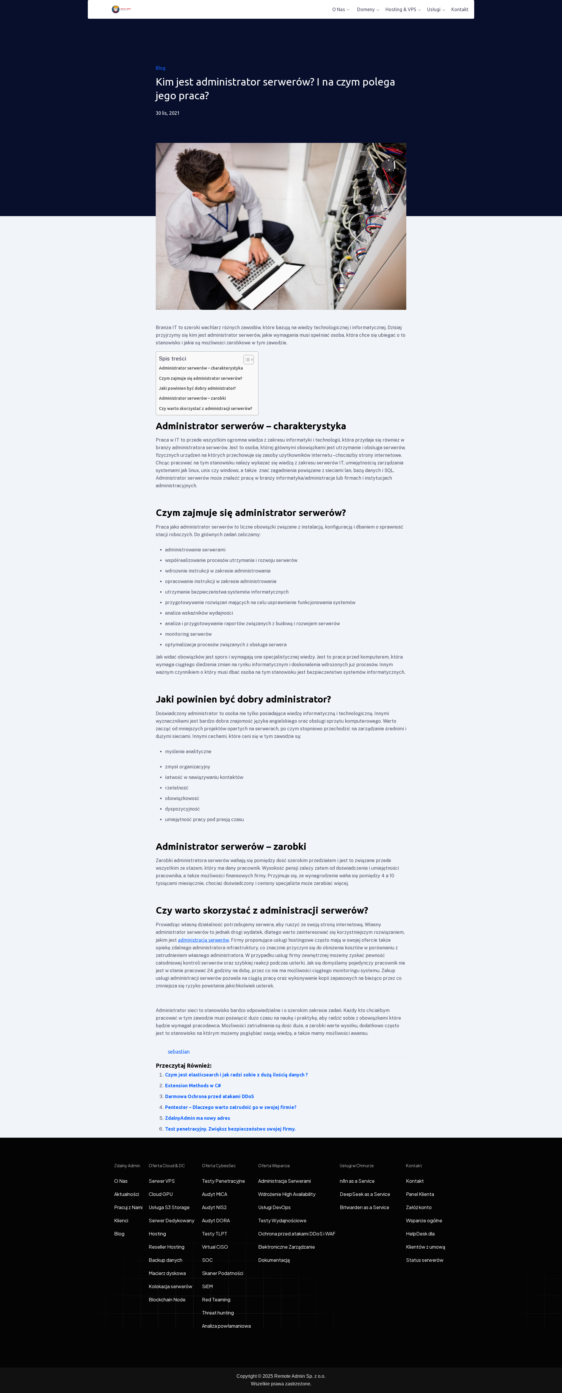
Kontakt (459, 9)
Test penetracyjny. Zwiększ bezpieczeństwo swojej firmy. (230, 1129)
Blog (160, 68)
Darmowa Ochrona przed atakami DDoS (209, 1096)
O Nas (338, 9)
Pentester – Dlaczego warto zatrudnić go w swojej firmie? (231, 1107)
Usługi (434, 9)
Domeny (366, 9)
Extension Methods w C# (193, 1085)
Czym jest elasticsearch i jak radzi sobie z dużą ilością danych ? (236, 1074)
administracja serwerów (203, 940)
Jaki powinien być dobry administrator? (197, 388)
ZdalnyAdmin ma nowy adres (197, 1118)
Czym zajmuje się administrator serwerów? (200, 378)
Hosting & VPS (400, 9)
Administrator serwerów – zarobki (192, 398)
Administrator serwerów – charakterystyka (201, 368)
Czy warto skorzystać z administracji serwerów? (205, 408)
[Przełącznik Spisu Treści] (245, 360)
